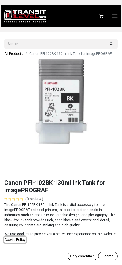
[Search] (111, 44)
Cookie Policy (15, 240)
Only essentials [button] (82, 256)
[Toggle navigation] (115, 16)
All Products (13, 54)
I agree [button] (108, 256)
